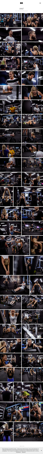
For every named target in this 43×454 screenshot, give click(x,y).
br (21, 3)
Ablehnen (24, 452)
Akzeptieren (18, 452)
